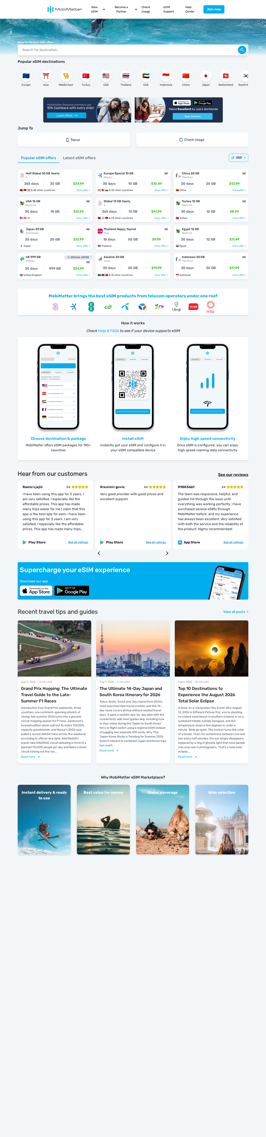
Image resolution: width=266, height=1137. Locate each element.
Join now (214, 9)
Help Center (189, 9)
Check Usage (146, 9)
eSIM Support (168, 9)
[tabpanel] (133, 222)
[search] (242, 50)
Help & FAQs (108, 331)
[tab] (39, 158)
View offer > (83, 190)
